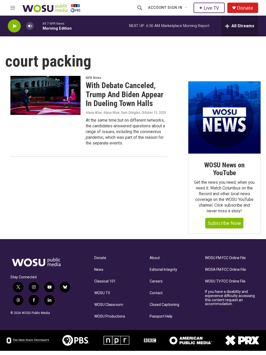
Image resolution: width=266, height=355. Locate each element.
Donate (245, 8)
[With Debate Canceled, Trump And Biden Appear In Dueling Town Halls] (45, 95)
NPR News (93, 78)
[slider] (38, 26)
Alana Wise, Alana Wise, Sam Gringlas (113, 112)
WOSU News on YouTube (224, 169)
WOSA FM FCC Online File (225, 270)
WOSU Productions (109, 316)
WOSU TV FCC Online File (225, 281)
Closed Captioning (164, 305)
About (155, 258)
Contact (156, 293)
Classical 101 (105, 281)
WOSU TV (102, 293)
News (98, 270)
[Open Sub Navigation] (186, 8)
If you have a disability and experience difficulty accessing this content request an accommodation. (230, 298)
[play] (14, 26)
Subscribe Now (224, 223)
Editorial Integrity (163, 270)
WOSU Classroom (108, 305)
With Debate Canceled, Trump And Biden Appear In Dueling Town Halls (124, 94)
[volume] (29, 26)
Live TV (211, 8)
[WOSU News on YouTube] (224, 117)
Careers (156, 281)
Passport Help (161, 316)
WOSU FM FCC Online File (225, 258)
